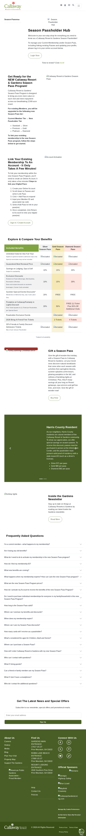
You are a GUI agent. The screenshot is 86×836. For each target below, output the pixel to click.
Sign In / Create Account (20, 223)
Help (33, 788)
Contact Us (35, 791)
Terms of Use (63, 827)
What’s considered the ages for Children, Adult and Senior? (27, 638)
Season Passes (11, 19)
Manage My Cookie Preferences (69, 809)
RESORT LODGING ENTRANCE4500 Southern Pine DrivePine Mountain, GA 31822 (42, 769)
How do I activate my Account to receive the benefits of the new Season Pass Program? (38, 590)
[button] (10, 448)
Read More (55, 519)
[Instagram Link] (69, 742)
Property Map (9, 759)
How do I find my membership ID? (17, 564)
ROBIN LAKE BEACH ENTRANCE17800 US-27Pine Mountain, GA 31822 (41, 757)
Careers (7, 741)
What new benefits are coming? (16, 570)
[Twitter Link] (60, 749)
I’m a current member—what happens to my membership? (27, 544)
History (7, 745)
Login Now (34, 55)
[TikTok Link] (69, 756)
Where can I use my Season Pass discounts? (22, 625)
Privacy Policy (63, 832)
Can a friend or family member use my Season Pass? (25, 671)
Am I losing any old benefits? (15, 551)
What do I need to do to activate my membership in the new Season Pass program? (37, 557)
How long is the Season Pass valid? (18, 605)
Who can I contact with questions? (17, 658)
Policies (34, 795)
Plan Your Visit (10, 756)
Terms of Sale (73, 827)
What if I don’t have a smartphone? (18, 677)
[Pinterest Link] (69, 749)
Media (7, 749)
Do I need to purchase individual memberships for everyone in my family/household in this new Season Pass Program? (41, 597)
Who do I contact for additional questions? (20, 684)
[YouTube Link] (60, 756)
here (62, 63)
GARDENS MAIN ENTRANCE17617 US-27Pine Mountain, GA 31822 (41, 745)
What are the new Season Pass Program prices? (23, 583)
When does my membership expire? (18, 618)
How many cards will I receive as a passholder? (23, 631)
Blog (6, 752)
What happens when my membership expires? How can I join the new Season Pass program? (41, 577)
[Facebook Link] (60, 742)
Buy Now (54, 398)
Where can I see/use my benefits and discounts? (23, 612)
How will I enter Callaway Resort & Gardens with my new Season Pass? (32, 651)
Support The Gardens (13, 763)
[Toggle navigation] (79, 6)
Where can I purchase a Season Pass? (19, 645)
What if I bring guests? (13, 664)
